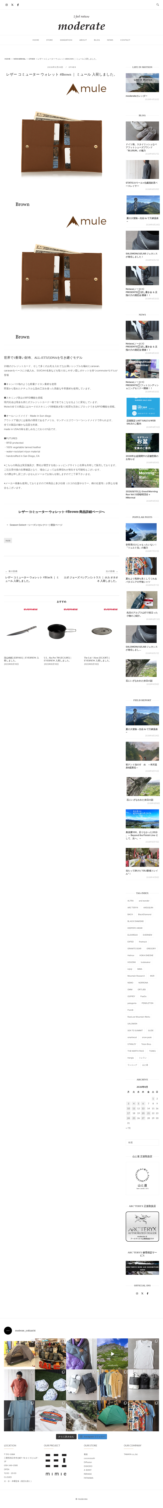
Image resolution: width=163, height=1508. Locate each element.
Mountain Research (136, 976)
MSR (152, 976)
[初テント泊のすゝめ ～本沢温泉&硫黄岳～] (142, 751)
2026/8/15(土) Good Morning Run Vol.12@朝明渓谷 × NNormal (142, 494)
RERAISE (88, 1474)
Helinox (131, 955)
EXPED (131, 941)
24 (128, 1118)
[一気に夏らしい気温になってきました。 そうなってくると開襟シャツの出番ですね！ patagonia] (143, 1415)
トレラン (143, 1058)
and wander (144, 901)
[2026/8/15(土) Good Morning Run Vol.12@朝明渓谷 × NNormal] (142, 478)
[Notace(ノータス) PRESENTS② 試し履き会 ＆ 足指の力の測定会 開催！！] (142, 275)
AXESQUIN (148, 907)
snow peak (147, 1037)
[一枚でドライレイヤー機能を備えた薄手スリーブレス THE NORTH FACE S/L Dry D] (143, 1353)
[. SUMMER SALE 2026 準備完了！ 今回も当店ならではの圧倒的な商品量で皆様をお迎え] (50, 1353)
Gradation (66, 40)
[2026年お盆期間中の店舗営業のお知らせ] (142, 442)
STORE (49, 40)
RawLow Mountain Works (139, 1017)
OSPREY (131, 996)
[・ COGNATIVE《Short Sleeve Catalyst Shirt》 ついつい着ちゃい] (112, 1384)
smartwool (132, 1037)
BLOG (97, 40)
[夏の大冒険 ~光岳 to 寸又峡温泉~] (143, 205)
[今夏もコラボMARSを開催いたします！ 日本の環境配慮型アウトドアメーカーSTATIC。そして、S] (81, 1415)
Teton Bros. (146, 1044)
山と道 (145, 1065)
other (72, 67)
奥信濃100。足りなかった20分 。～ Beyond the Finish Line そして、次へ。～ (142, 835)
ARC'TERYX (133, 907)
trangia (131, 1058)
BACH (130, 914)
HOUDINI (132, 962)
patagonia (132, 1003)
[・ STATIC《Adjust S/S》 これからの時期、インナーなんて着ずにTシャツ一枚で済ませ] (19, 1415)
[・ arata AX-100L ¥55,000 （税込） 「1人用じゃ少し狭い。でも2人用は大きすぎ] (19, 1353)
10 (128, 1108)
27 (143, 1118)
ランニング (132, 1065)
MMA (139, 969)
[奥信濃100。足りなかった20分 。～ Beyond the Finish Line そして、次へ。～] (142, 818)
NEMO (130, 982)
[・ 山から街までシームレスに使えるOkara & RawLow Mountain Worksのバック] (143, 1384)
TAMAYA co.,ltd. (131, 1454)
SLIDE (150, 1030)
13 (143, 1108)
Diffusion (88, 1462)
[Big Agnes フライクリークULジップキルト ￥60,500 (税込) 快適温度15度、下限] (81, 1353)
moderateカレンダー (136, 95)
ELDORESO (133, 935)
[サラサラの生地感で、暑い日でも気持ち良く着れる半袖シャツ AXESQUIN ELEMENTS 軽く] (19, 1384)
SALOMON (132, 1023)
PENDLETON (147, 1003)
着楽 (86, 1454)
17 (128, 1113)
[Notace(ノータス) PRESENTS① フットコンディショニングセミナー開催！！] (142, 368)
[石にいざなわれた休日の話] (143, 786)
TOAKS (152, 1051)
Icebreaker (145, 962)
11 (134, 1108)
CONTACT (125, 40)
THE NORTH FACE (136, 1051)
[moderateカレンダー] (142, 82)
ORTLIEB (142, 989)
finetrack (143, 941)
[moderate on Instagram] (6, 4)
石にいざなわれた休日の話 (139, 680)
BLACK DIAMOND (136, 921)
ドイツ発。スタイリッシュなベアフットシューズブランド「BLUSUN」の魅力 (141, 147)
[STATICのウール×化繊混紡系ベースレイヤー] (142, 169)
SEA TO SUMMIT (135, 1030)
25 (134, 1118)
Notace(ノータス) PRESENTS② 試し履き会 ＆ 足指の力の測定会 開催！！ (141, 292)
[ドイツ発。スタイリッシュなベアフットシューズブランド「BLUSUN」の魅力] (142, 131)
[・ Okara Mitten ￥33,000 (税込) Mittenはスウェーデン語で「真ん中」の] (81, 1384)
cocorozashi (89, 1458)
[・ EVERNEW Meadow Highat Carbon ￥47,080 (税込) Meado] (112, 1415)
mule (8, 540)
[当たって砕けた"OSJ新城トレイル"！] (142, 857)
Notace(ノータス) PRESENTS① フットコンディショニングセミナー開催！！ (142, 385)
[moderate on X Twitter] (12, 4)
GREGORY (151, 948)
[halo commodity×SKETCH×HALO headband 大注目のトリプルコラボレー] (50, 1384)
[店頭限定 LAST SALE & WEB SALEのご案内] (143, 407)
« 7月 (128, 1128)
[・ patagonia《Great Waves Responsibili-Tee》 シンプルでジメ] (50, 1415)
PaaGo (143, 996)
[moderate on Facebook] (18, 4)
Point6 (130, 1010)
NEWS (110, 40)
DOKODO (88, 1466)
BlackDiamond (144, 914)
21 (148, 1113)
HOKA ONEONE (146, 955)
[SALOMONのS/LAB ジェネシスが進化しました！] (142, 240)
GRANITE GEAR (134, 948)
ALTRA (131, 901)
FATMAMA (88, 1478)
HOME (36, 40)
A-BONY (88, 1470)
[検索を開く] (157, 4)
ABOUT (83, 40)
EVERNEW (147, 935)
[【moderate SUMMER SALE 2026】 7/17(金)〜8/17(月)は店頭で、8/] (112, 1353)
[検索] (155, 1141)
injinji (130, 969)
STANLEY (132, 1044)
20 (143, 1113)
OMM (130, 989)
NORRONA (143, 982)
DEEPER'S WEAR (135, 928)
